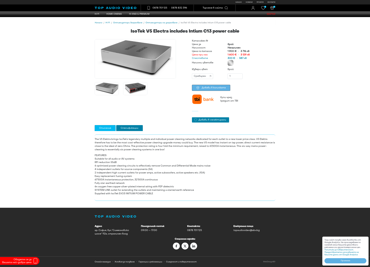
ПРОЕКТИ (260, 2)
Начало (98, 23)
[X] (185, 246)
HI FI (97, 14)
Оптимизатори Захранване (127, 23)
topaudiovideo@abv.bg (246, 230)
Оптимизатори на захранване (161, 23)
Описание (105, 128)
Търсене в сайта (213, 8)
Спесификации (129, 128)
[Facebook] (176, 246)
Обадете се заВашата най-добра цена (17, 261)
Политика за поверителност (338, 250)
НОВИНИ (249, 2)
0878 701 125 (159, 8)
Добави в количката (214, 88)
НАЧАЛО (238, 2)
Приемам (345, 261)
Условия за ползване (125, 262)
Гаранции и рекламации (150, 262)
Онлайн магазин (103, 262)
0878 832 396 (179, 8)
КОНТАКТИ (271, 2)
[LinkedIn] (193, 246)
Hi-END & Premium (139, 14)
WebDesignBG (269, 262)
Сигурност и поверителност (181, 262)
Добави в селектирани (212, 120)
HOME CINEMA (114, 14)
